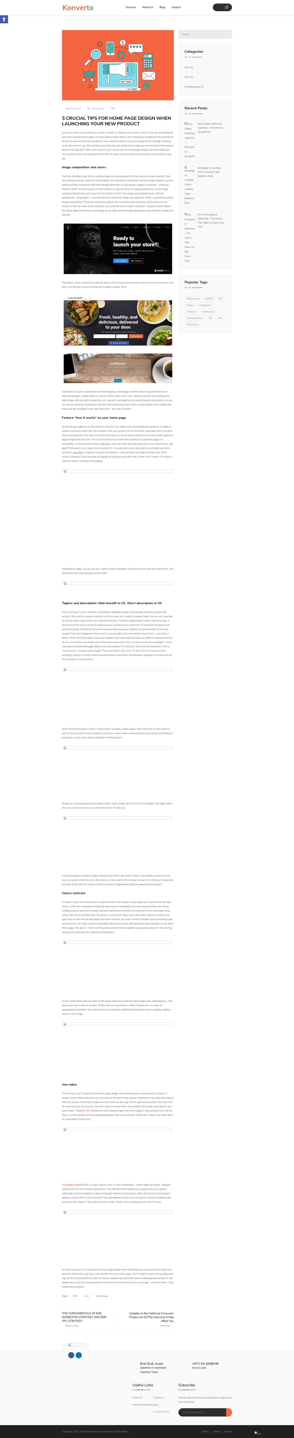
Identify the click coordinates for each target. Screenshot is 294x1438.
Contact (176, 7)
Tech (86, 1296)
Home (205, 1431)
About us (137, 1397)
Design (190, 305)
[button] (4, 19)
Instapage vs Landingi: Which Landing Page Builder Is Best (209, 172)
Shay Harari (98, 108)
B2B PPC (209, 299)
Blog (162, 7)
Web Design (102, 1296)
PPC (187, 77)
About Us (147, 7)
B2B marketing (193, 299)
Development (205, 305)
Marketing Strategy (195, 318)
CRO (112, 108)
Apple (132, 729)
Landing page (208, 311)
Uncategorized (192, 86)
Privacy (228, 1431)
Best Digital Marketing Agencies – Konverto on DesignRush (210, 128)
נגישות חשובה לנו (161, 1411)
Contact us (158, 1397)
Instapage (191, 311)
